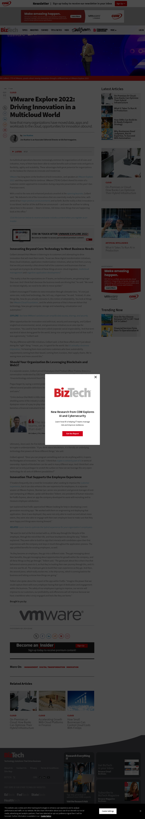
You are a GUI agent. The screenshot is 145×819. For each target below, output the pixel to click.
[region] (72, 811)
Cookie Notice (46, 816)
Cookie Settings (108, 811)
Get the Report (72, 433)
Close (95, 377)
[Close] (140, 811)
